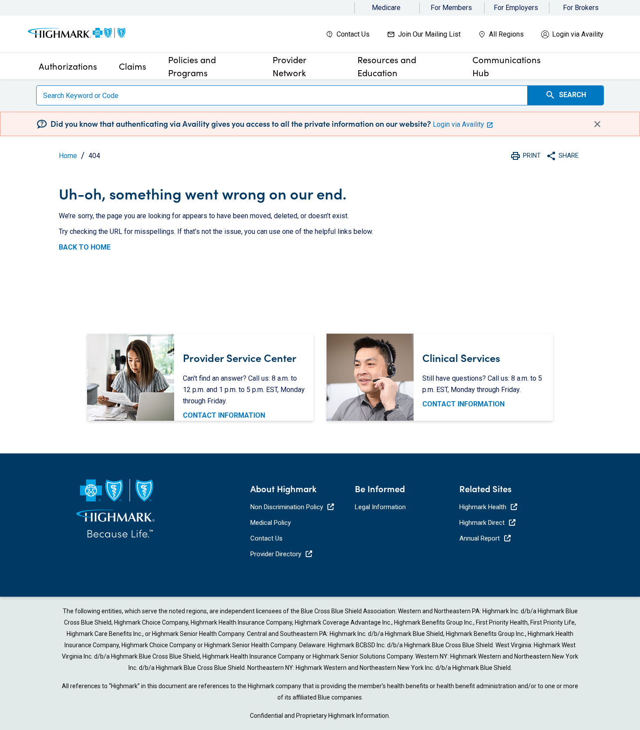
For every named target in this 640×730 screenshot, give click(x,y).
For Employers (516, 7)
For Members (451, 7)
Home (68, 156)
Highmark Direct (482, 523)
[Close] (597, 124)
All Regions (506, 34)
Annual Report (479, 538)
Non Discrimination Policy (286, 507)
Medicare (386, 7)
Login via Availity (577, 34)
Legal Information (380, 507)
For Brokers (581, 7)
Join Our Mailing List (429, 34)
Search (565, 95)
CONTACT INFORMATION (224, 415)
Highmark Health (482, 507)
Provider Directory (275, 554)
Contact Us (353, 34)
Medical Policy (270, 523)
